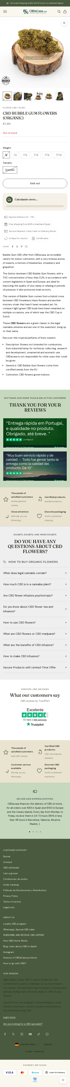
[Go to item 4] (38, 96)
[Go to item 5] (49, 96)
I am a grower (10, 873)
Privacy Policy (10, 895)
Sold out (35, 183)
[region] (35, 807)
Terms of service (12, 901)
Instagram (8, 952)
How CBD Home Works (15, 940)
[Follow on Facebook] (5, 1034)
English (47, 1044)
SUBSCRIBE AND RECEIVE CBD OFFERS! (23, 935)
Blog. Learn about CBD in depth (20, 946)
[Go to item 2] (17, 96)
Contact (7, 862)
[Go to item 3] (28, 96)
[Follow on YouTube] (30, 1034)
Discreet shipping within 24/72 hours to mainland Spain (36, 3)
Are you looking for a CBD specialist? (23, 1023)
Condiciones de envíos (15, 879)
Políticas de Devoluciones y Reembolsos (24, 890)
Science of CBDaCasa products (20, 957)
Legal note (8, 907)
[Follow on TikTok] (38, 1034)
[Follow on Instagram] (21, 1034)
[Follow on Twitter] (13, 1034)
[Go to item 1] (7, 96)
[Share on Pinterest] (21, 246)
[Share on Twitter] (17, 246)
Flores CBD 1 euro (14, 107)
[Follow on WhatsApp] (47, 1034)
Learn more (9, 1017)
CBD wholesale (11, 867)
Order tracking (11, 884)
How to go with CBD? (14, 963)
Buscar (6, 856)
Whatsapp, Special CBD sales (19, 929)
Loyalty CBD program (14, 923)
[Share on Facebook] (12, 246)
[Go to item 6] (59, 96)
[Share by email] (26, 246)
